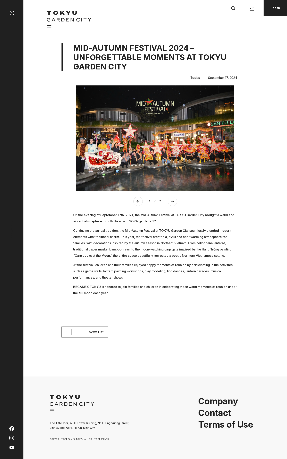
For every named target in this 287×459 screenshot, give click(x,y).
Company (218, 401)
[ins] (11, 437)
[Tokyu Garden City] (72, 411)
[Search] (233, 8)
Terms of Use (225, 424)
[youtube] (11, 447)
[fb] (11, 428)
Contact (214, 413)
